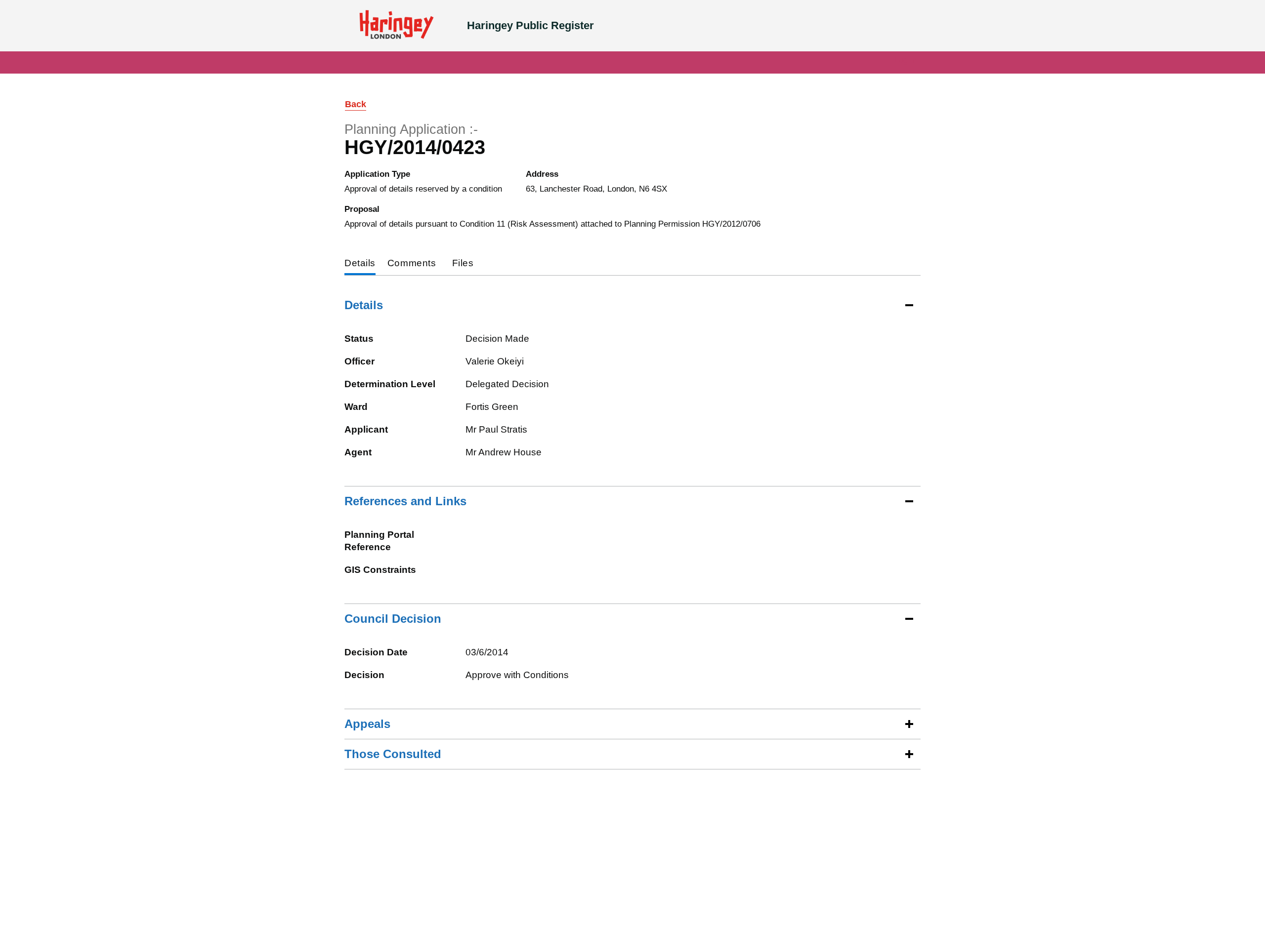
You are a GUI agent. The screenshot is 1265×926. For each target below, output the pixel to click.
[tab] (360, 264)
